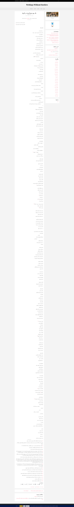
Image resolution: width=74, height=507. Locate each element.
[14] (42, 477)
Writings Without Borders (37, 5)
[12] (42, 473)
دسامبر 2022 (56, 70)
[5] (42, 451)
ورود (57, 101)
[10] (42, 469)
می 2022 (57, 77)
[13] (42, 475)
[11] (42, 471)
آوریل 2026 (56, 62)
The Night (55, 48)
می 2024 (57, 67)
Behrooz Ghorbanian (28, 15)
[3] (42, 445)
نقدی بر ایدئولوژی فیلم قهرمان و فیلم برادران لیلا (37, 490)
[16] (42, 480)
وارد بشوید (36, 496)
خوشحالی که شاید (26, 490)
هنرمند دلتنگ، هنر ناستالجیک (55, 42)
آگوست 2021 (56, 87)
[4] (42, 447)
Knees (51, 51)
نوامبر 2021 (56, 82)
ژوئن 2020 (56, 92)
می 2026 (57, 60)
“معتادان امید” (27, 18)
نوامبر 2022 (56, 72)
